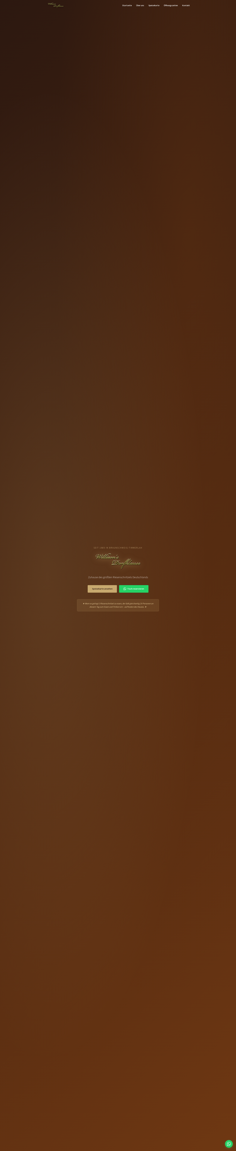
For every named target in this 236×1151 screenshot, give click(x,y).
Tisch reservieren (135, 588)
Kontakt (186, 5)
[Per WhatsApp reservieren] (229, 1144)
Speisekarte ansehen (102, 588)
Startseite (127, 5)
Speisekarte (153, 5)
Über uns (140, 5)
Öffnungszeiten (171, 5)
